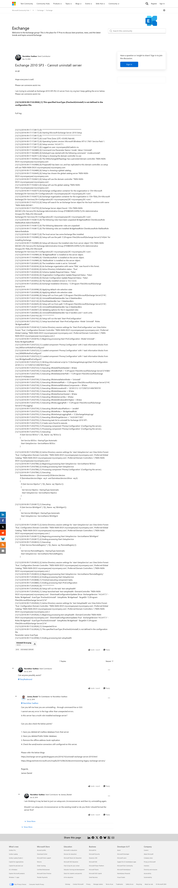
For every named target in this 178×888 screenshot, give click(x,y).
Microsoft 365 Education (71, 862)
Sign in (129, 64)
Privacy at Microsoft (149, 862)
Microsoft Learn (121, 858)
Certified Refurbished (43, 869)
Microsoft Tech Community (125, 866)
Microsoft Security (94, 854)
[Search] (147, 3)
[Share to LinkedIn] (89, 837)
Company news (148, 858)
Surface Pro (12, 850)
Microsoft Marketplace (124, 869)
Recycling (139, 884)
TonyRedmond (26, 679)
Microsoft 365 (93, 862)
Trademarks (119, 884)
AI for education (68, 877)
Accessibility (147, 873)
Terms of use (109, 884)
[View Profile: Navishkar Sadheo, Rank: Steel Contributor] (18, 57)
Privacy (88, 884)
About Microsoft (148, 854)
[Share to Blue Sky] (105, 837)
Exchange (40, 10)
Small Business (93, 877)
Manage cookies (98, 884)
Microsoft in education (70, 850)
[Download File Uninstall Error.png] (34, 643)
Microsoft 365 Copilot (95, 873)
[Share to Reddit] (101, 837)
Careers (146, 850)
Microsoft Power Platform (96, 866)
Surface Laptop (13, 854)
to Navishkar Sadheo (58, 696)
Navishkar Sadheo (29, 56)
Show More (31, 821)
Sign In (162, 3)
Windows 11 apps (14, 877)
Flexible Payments (42, 877)
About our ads (149, 884)
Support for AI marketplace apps (126, 862)
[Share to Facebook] (93, 837)
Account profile (41, 850)
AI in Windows (13, 869)
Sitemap (67, 884)
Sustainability (148, 877)
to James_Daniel (65, 794)
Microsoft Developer (123, 854)
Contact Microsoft (78, 884)
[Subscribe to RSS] (109, 837)
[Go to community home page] (14, 3)
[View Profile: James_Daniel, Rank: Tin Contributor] (23, 697)
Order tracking (41, 866)
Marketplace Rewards (123, 873)
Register (154, 3)
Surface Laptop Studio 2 (16, 858)
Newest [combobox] (109, 661)
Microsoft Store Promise (44, 873)
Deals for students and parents (73, 873)
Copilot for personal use (16, 866)
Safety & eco (129, 884)
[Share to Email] (113, 837)
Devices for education (70, 854)
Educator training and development (74, 869)
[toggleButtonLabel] (164, 10)
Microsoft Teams (94, 869)
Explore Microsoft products (17, 873)
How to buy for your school (71, 866)
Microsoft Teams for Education (72, 858)
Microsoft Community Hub (20, 10)
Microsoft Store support (44, 858)
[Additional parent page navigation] (33, 10)
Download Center (42, 854)
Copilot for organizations (16, 862)
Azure (119, 850)
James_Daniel (32, 696)
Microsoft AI (92, 850)
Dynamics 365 (93, 858)
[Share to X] (97, 837)
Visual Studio (121, 877)
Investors (146, 866)
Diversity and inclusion (150, 869)
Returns (39, 862)
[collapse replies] (13, 668)
